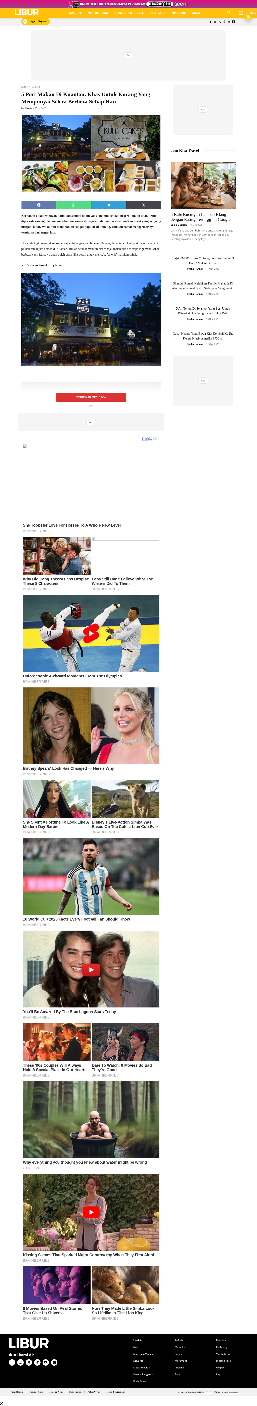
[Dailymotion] (233, 22)
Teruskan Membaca (91, 397)
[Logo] (27, 12)
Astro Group (233, 1392)
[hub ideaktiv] (241, 11)
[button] (229, 13)
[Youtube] (228, 22)
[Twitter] (219, 22)
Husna (28, 108)
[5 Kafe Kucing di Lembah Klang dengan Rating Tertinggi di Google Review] (203, 185)
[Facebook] (210, 22)
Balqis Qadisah (179, 224)
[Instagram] (215, 22)
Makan (36, 86)
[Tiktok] (224, 22)
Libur (24, 86)
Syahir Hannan (195, 268)
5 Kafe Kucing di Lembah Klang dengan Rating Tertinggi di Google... (202, 217)
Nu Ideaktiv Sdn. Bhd (204, 1392)
